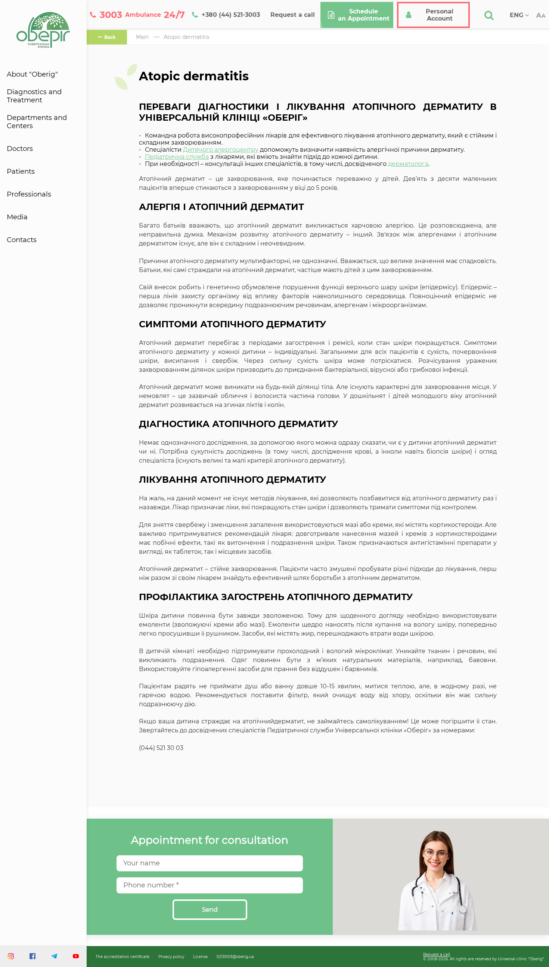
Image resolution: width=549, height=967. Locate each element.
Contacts (22, 240)
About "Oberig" (32, 74)
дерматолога (408, 163)
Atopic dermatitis (187, 37)
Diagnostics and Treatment (34, 96)
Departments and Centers (37, 122)
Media (17, 217)
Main (142, 37)
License (200, 956)
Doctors (20, 149)
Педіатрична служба (177, 156)
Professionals (29, 194)
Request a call (436, 954)
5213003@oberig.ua (235, 956)
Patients (21, 171)
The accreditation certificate (122, 956)
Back (110, 37)
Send (210, 909)
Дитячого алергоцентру (220, 149)
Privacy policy (171, 956)
